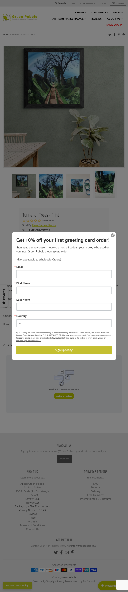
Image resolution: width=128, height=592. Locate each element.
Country (21, 316)
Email (19, 266)
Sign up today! (64, 350)
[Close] (113, 235)
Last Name (23, 299)
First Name (23, 283)
